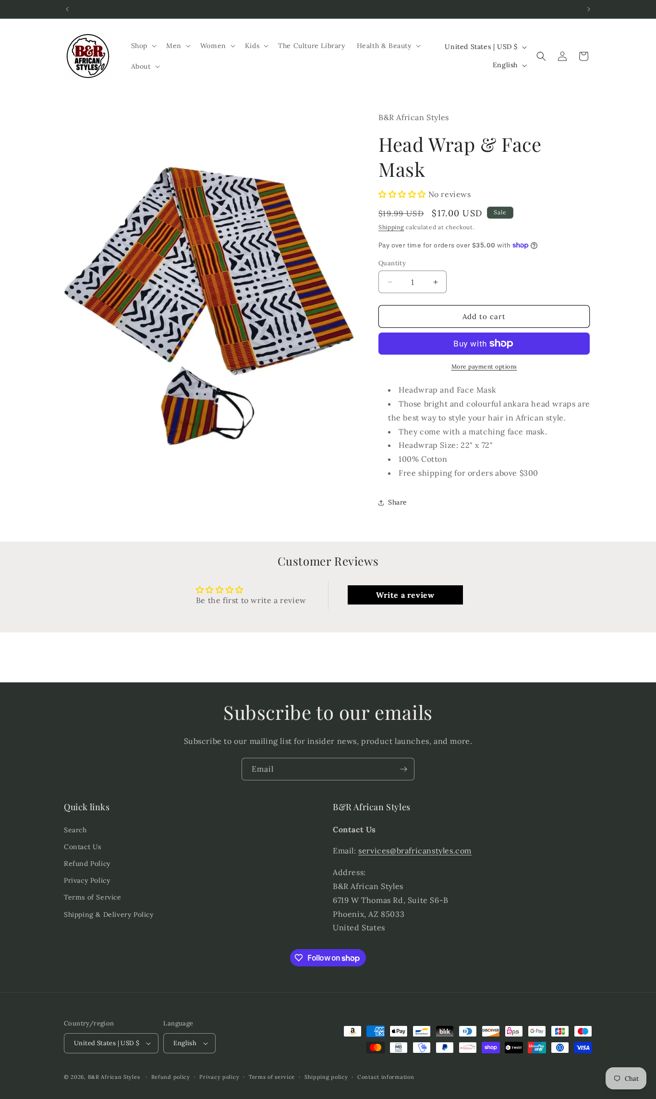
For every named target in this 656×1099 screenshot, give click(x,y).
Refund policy (170, 1077)
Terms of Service (92, 897)
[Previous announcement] (67, 9)
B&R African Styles (114, 1077)
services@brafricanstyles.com (415, 850)
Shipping (391, 227)
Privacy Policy (87, 880)
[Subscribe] (403, 769)
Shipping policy (326, 1077)
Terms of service (272, 1077)
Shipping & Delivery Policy (109, 914)
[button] (142, 46)
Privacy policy (219, 1077)
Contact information (385, 1077)
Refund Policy (87, 863)
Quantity (392, 263)
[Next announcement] (588, 9)
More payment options (484, 366)
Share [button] (397, 502)
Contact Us (82, 846)
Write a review (405, 595)
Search (75, 830)
